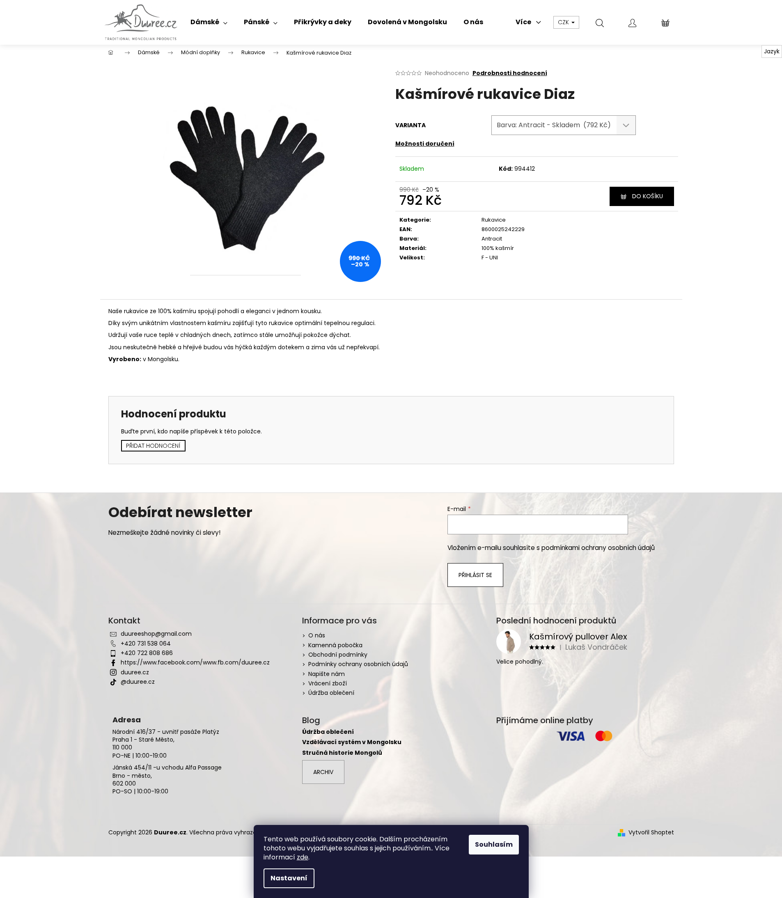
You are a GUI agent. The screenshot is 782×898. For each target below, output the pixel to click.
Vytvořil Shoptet (651, 832)
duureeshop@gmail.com (156, 634)
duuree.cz (135, 672)
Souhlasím (494, 844)
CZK (564, 22)
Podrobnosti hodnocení (509, 73)
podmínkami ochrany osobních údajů (598, 547)
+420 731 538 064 (146, 643)
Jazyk (772, 51)
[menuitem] (209, 22)
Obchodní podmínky (337, 655)
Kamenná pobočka (335, 645)
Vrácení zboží (327, 683)
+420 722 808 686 (147, 653)
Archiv (323, 772)
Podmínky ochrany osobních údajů (358, 664)
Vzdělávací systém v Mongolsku (351, 742)
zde (302, 857)
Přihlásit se (475, 575)
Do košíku (647, 196)
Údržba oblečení (331, 693)
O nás (316, 635)
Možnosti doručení (424, 144)
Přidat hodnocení (153, 446)
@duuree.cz (138, 682)
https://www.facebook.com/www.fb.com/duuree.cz (195, 662)
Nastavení (289, 878)
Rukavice (494, 220)
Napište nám (326, 674)
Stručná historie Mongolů (342, 753)
